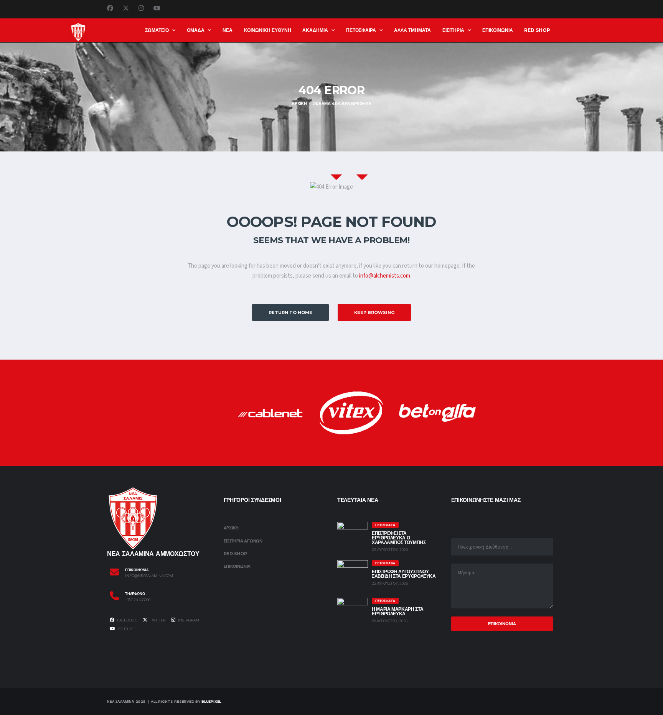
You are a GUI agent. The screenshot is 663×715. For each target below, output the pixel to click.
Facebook (126, 620)
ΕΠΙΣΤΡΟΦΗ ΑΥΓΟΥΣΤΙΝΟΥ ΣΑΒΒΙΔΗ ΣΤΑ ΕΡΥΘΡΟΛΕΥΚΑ (404, 574)
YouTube (126, 629)
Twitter (157, 620)
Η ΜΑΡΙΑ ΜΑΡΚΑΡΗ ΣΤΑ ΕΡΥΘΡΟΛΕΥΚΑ (397, 611)
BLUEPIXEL (211, 701)
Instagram (188, 620)
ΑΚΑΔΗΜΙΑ (315, 30)
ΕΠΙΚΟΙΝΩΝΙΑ (497, 30)
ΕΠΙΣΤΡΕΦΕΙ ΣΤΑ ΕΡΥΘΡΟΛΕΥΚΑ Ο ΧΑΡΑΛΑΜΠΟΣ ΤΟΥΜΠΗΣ (399, 537)
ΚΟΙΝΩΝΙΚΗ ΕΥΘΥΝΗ (267, 30)
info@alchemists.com (384, 276)
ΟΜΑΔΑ (196, 30)
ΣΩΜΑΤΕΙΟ (157, 30)
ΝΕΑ (228, 30)
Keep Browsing (374, 312)
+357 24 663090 (137, 600)
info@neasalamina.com (149, 576)
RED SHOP (537, 30)
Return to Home (290, 312)
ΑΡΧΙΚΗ (231, 528)
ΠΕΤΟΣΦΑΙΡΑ (361, 30)
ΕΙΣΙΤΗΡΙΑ (453, 30)
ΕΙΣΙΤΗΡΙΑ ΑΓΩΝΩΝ (243, 541)
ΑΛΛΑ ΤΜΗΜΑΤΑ (412, 30)
